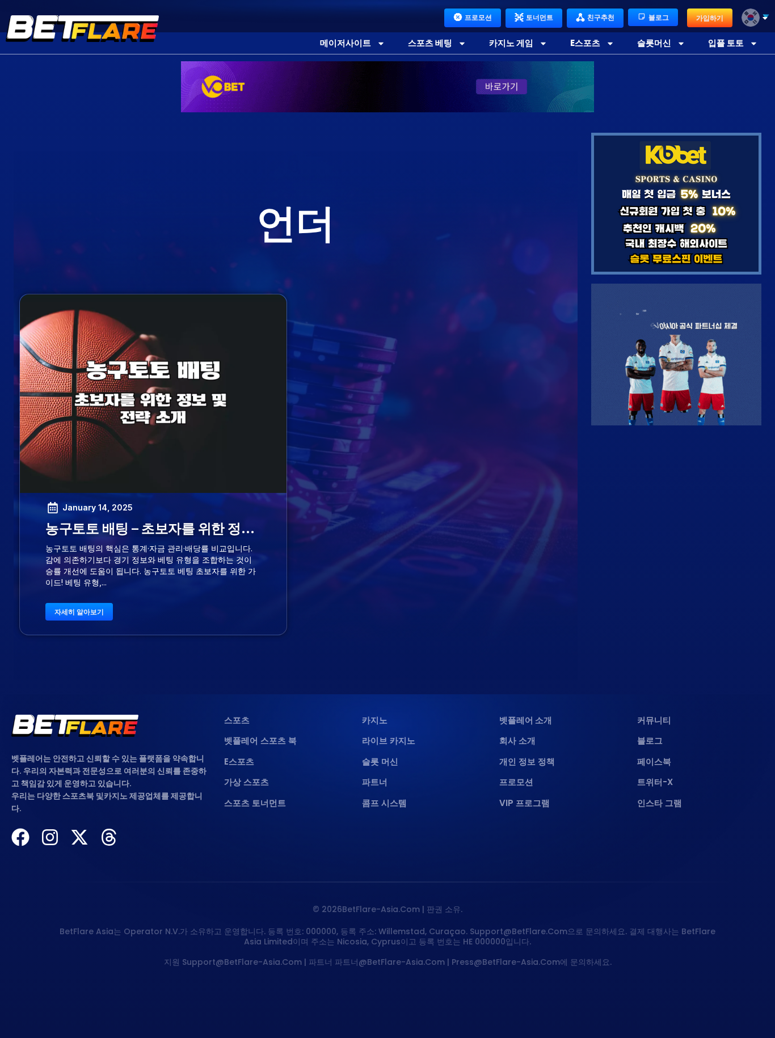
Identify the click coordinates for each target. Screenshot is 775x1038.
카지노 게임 (511, 43)
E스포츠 (585, 43)
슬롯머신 (654, 43)
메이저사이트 (345, 43)
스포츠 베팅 (430, 43)
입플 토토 (726, 43)
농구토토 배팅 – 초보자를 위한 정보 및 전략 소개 (188, 528)
